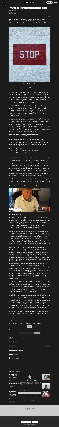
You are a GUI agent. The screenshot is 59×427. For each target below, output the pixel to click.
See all (10, 401)
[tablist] (13, 354)
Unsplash (34, 83)
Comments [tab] (11, 354)
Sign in (55, 2)
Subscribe (49, 2)
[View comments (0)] (14, 16)
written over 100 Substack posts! (40, 22)
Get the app (35, 421)
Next (47, 346)
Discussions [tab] (17, 371)
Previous (13, 346)
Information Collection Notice (29, 396)
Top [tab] (10, 371)
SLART (12, 12)
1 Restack (18, 337)
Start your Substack (26, 421)
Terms (31, 418)
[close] (40, 376)
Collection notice (36, 418)
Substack (24, 424)
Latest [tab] (13, 371)
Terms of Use (35, 395)
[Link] (7, 135)
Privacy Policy (38, 396)
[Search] (42, 2)
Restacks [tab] (16, 354)
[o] (29, 200)
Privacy (27, 418)
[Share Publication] (45, 2)
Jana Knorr (29, 83)
